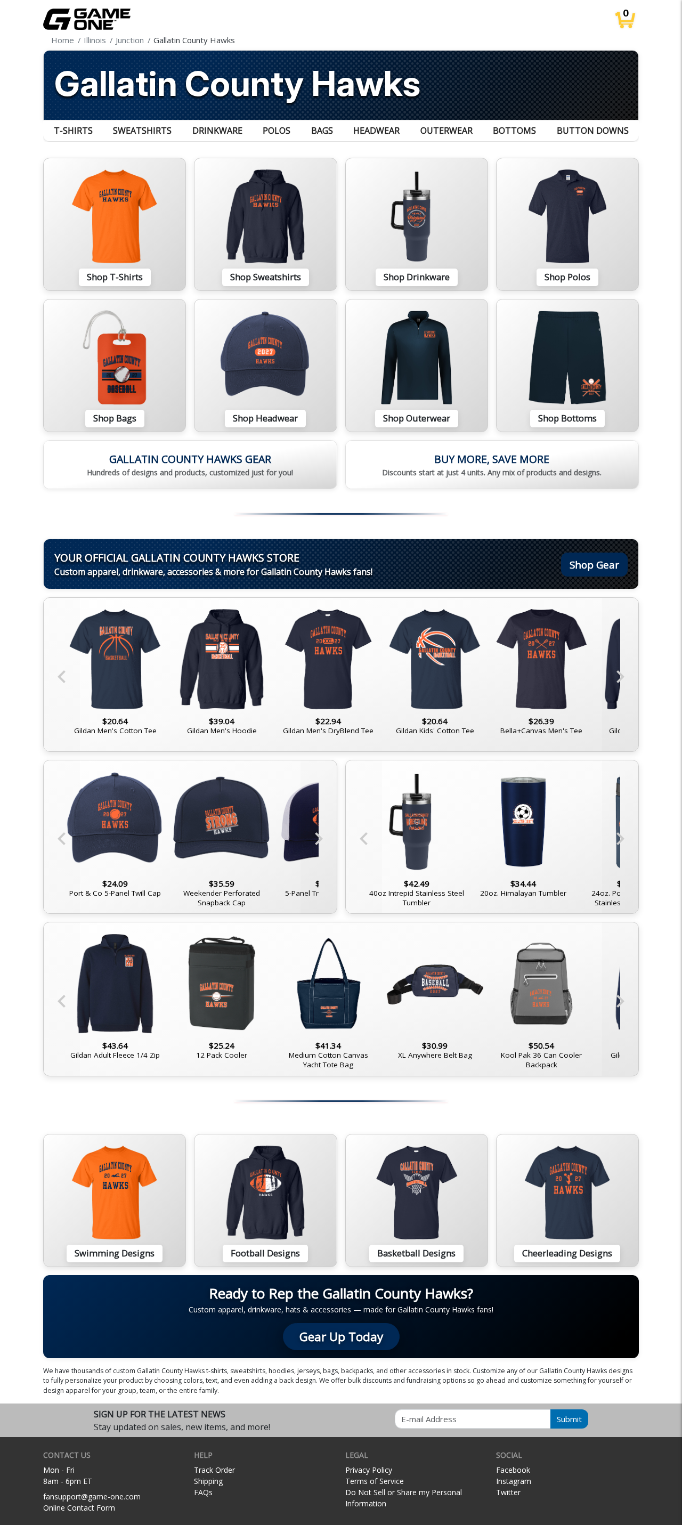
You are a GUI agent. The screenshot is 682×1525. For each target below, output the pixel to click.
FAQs (203, 1492)
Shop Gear (594, 564)
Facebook (513, 1470)
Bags (322, 130)
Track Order (214, 1470)
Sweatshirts (142, 130)
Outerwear (446, 130)
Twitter (508, 1492)
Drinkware (217, 130)
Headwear (376, 130)
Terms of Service (374, 1481)
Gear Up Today (341, 1336)
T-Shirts (73, 130)
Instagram (513, 1481)
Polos (276, 130)
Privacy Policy (368, 1470)
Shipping (208, 1481)
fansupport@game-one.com (92, 1496)
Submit (569, 1419)
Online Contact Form (79, 1508)
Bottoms (514, 130)
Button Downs (593, 130)
